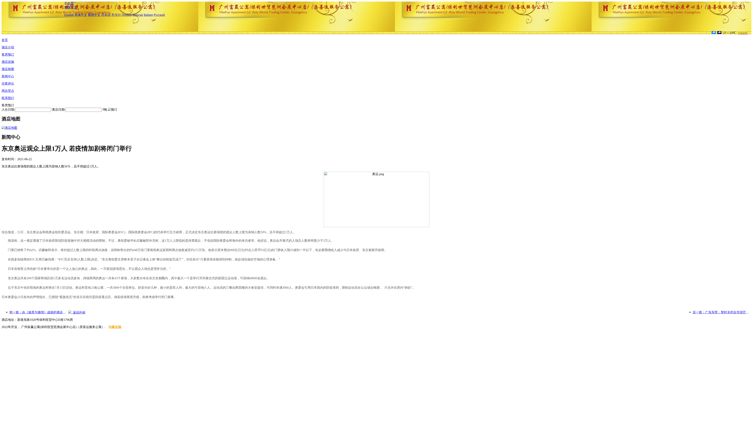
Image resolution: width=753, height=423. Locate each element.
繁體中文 (94, 14)
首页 (5, 40)
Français (138, 14)
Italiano (148, 14)
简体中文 (70, 7)
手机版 (69, 3)
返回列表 (78, 312)
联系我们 (8, 98)
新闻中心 (8, 76)
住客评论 (8, 83)
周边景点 (8, 90)
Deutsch (127, 14)
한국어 (116, 14)
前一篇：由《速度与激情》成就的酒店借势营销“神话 (38, 312)
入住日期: (8, 109)
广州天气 (743, 33)
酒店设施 (8, 61)
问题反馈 (115, 327)
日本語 (106, 14)
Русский (159, 14)
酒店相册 (8, 69)
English (69, 14)
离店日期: (58, 109)
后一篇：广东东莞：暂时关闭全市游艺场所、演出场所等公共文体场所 (722, 312)
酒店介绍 (8, 47)
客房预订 (8, 54)
